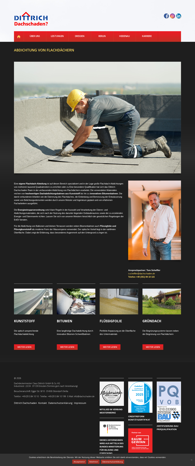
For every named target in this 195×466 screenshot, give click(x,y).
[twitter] (172, 15)
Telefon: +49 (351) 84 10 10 (26, 396)
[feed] (178, 15)
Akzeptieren (79, 462)
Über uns (35, 36)
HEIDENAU (124, 36)
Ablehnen (93, 462)
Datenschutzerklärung (60, 403)
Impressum (80, 403)
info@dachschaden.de (84, 396)
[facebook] (166, 15)
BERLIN (101, 36)
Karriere (147, 36)
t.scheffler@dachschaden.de (141, 273)
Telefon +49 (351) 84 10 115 (141, 277)
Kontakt (42, 403)
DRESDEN (79, 36)
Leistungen (57, 36)
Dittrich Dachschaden (25, 403)
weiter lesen (24, 347)
